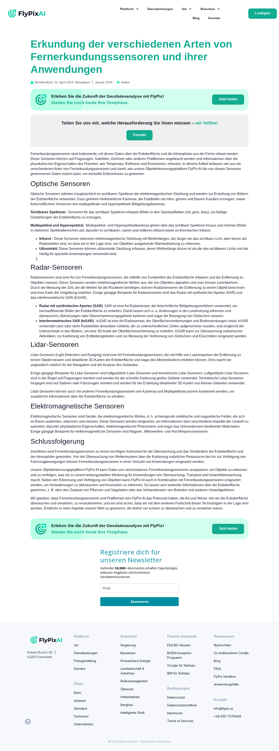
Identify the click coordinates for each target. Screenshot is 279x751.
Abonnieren (140, 602)
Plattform (127, 9)
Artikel (125, 82)
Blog (196, 18)
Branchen (208, 9)
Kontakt (214, 18)
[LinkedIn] (28, 721)
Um (184, 9)
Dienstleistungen (160, 9)
